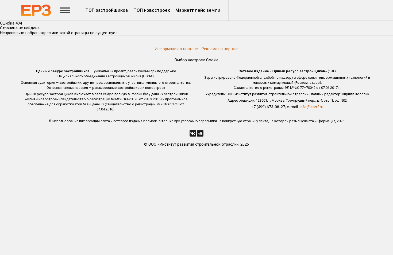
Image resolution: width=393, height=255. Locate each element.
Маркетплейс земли (197, 10)
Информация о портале (176, 48)
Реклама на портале (220, 48)
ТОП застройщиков (106, 10)
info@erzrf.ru (311, 107)
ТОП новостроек (151, 10)
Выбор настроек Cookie (196, 60)
